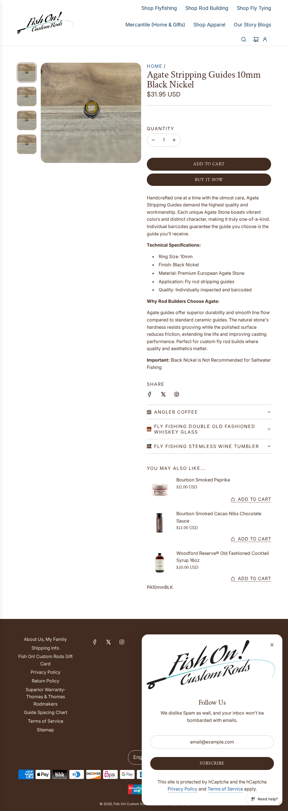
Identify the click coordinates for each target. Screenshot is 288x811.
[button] (45, 112)
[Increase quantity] (174, 140)
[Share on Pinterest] (176, 395)
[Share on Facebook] (149, 395)
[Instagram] (122, 642)
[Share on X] (163, 395)
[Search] (243, 39)
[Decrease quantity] (153, 140)
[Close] (272, 645)
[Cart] (256, 39)
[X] (108, 642)
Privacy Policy (182, 789)
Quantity (160, 128)
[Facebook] (95, 642)
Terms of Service (225, 789)
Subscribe (212, 763)
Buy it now (209, 180)
